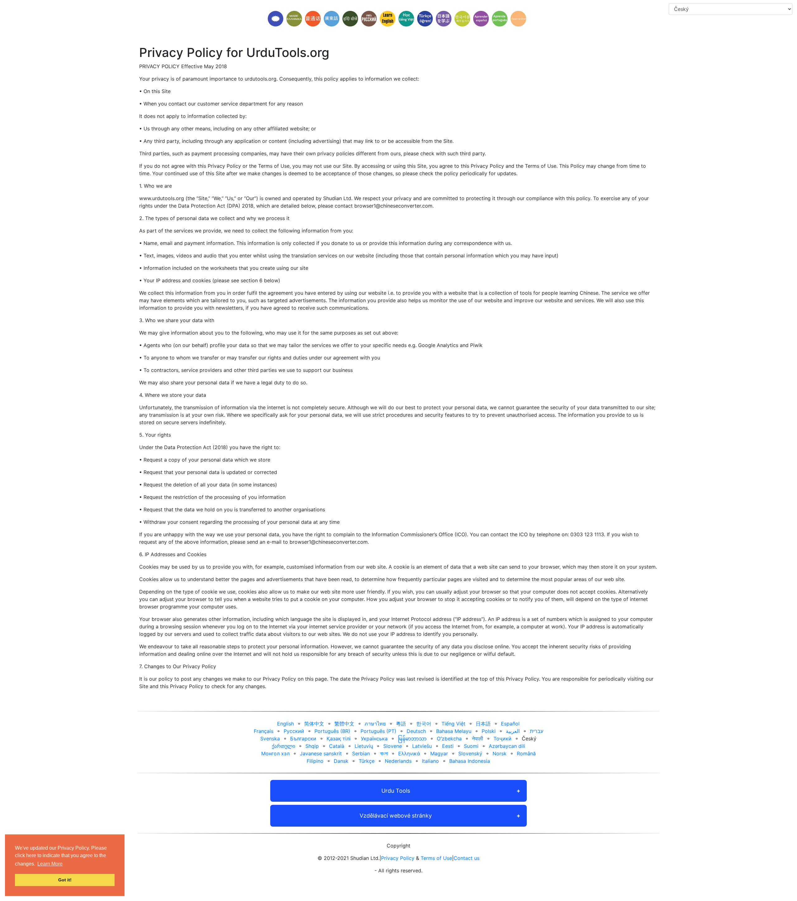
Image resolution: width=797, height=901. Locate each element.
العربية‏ (513, 731)
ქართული (283, 746)
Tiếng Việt (453, 723)
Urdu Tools (395, 790)
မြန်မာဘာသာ (412, 738)
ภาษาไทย (375, 723)
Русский (294, 731)
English (285, 723)
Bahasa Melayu (453, 731)
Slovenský (470, 753)
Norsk (500, 753)
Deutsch (416, 731)
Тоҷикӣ (502, 738)
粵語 (401, 723)
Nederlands (398, 761)
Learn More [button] (50, 863)
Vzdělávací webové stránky (396, 815)
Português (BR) (332, 731)
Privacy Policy (397, 858)
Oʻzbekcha (449, 738)
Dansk (341, 761)
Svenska (270, 738)
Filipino (315, 761)
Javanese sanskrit (321, 753)
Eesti (448, 746)
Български (303, 738)
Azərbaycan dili (507, 746)
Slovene (392, 746)
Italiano (430, 761)
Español (510, 723)
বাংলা (384, 753)
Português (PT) (378, 731)
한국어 (423, 723)
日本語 (483, 723)
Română (526, 753)
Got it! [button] (65, 879)
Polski (489, 731)
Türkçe (367, 761)
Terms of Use (436, 858)
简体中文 (314, 723)
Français (263, 731)
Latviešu (422, 746)
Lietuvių (364, 746)
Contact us (466, 858)
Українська (374, 738)
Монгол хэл (275, 753)
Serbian (361, 753)
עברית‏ (536, 731)
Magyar (439, 753)
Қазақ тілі (339, 738)
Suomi (471, 746)
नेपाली (477, 738)
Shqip (312, 746)
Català (336, 746)
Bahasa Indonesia (469, 761)
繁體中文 (344, 723)
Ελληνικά (409, 753)
